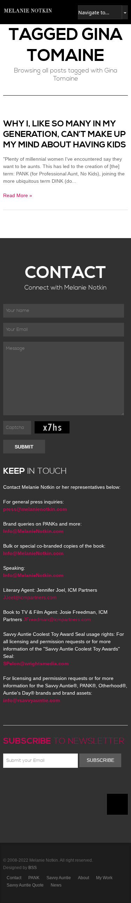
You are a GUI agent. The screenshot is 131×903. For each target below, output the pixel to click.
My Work (104, 877)
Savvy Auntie (58, 877)
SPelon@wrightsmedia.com (35, 663)
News (56, 885)
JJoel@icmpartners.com (30, 597)
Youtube (48, 784)
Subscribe (100, 760)
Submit (24, 447)
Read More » (17, 195)
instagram (68, 784)
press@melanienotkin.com (35, 509)
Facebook (17, 784)
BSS (32, 867)
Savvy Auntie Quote (25, 885)
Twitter (27, 784)
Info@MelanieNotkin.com (33, 531)
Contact (14, 877)
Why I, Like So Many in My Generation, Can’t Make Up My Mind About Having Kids (64, 134)
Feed (78, 784)
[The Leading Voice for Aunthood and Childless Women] (27, 10)
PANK (33, 877)
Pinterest (38, 784)
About (83, 877)
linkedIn (58, 784)
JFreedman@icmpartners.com (57, 619)
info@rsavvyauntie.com (31, 700)
